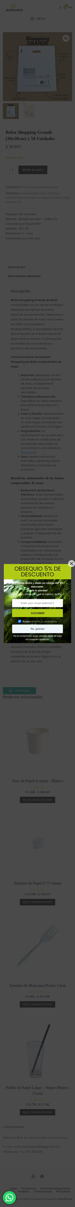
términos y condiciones (44, 621)
